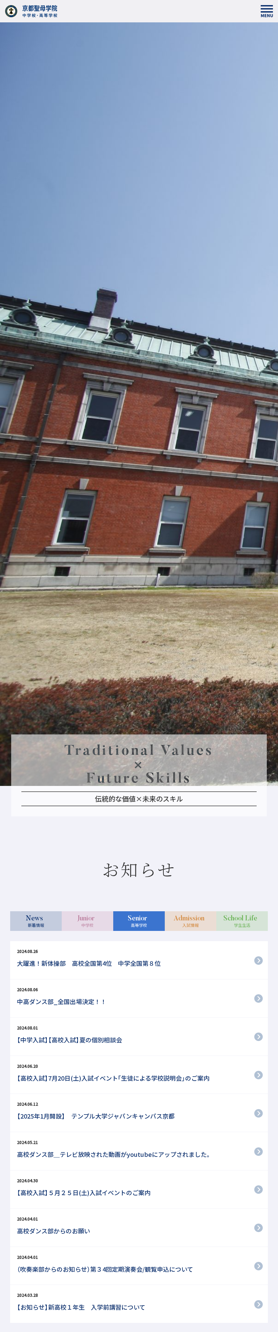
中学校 (86, 921)
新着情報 (35, 921)
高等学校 (137, 921)
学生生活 (240, 921)
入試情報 (189, 921)
